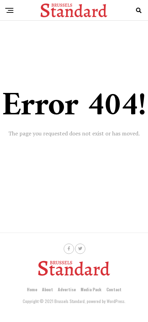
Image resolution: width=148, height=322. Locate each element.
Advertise (67, 289)
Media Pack (91, 289)
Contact (113, 289)
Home (32, 289)
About (47, 289)
